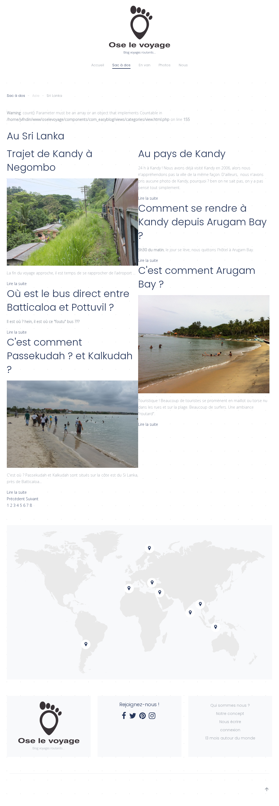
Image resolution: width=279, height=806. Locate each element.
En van (144, 65)
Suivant (32, 498)
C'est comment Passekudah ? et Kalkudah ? (70, 355)
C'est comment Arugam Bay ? (196, 277)
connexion (230, 730)
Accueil (97, 65)
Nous (183, 65)
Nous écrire (230, 721)
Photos (165, 65)
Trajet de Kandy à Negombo (49, 160)
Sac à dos (121, 65)
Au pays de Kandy (182, 154)
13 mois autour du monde (230, 738)
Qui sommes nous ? (230, 705)
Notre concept (230, 713)
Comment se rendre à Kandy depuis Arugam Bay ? (202, 221)
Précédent (16, 498)
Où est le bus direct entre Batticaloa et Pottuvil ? (68, 300)
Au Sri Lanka (35, 136)
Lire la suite (17, 283)
